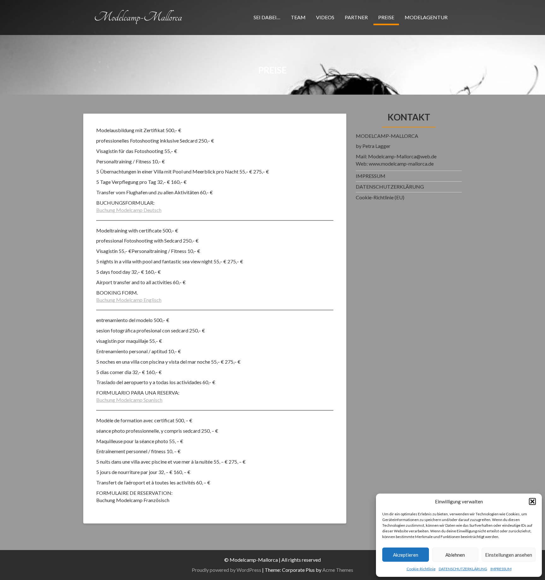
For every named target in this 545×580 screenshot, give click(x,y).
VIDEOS (325, 17)
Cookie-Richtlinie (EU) (380, 197)
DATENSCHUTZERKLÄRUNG (463, 568)
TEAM (298, 17)
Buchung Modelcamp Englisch (128, 300)
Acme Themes (337, 570)
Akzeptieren (405, 555)
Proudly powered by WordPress (226, 570)
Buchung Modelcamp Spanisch (129, 400)
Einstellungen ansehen (508, 555)
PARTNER (356, 17)
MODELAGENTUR (426, 17)
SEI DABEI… (267, 17)
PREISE (386, 17)
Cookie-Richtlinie (421, 568)
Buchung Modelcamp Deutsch (128, 210)
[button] (532, 501)
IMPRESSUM (501, 568)
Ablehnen (455, 555)
